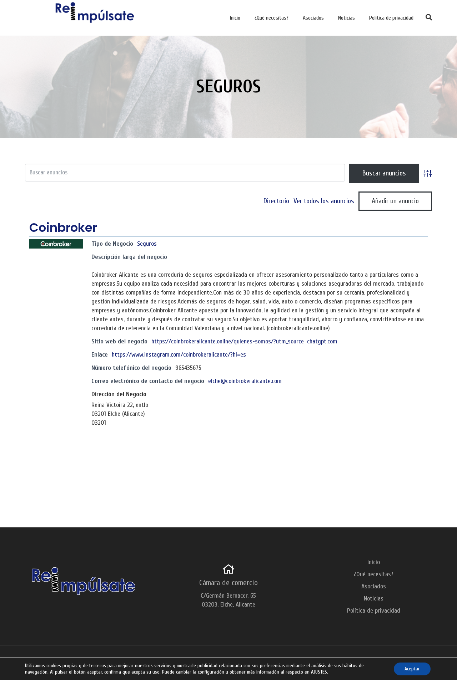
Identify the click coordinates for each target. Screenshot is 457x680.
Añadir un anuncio (395, 201)
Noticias (373, 598)
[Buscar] (429, 18)
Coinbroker (63, 227)
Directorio (276, 201)
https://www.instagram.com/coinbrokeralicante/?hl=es (179, 354)
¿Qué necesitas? (373, 574)
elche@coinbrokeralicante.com (245, 381)
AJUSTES (319, 672)
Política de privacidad (373, 610)
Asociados (373, 586)
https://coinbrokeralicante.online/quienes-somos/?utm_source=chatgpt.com (244, 341)
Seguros (147, 243)
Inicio (373, 562)
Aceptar (412, 669)
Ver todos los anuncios (323, 201)
